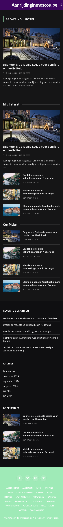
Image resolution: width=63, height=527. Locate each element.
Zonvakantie (37, 510)
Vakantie (50, 501)
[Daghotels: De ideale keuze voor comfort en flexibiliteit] (31, 44)
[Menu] (5, 5)
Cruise (10, 492)
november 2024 (11, 376)
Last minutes (23, 497)
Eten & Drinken (25, 492)
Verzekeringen (30, 505)
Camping (49, 488)
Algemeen (27, 488)
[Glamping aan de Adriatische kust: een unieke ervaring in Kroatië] (11, 210)
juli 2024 (7, 390)
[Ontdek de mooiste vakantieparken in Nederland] (11, 179)
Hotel (50, 492)
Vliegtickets (47, 505)
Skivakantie (21, 501)
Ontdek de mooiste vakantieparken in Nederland (27, 324)
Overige (52, 497)
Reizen (8, 501)
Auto (38, 488)
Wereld (23, 510)
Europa (40, 492)
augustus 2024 (10, 386)
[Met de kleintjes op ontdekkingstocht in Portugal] (11, 194)
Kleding (8, 497)
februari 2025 (9, 371)
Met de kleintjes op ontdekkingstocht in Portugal (27, 331)
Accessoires (12, 488)
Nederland (39, 497)
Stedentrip (36, 501)
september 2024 (11, 381)
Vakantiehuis (13, 505)
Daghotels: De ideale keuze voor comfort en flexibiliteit (30, 318)
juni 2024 (7, 395)
